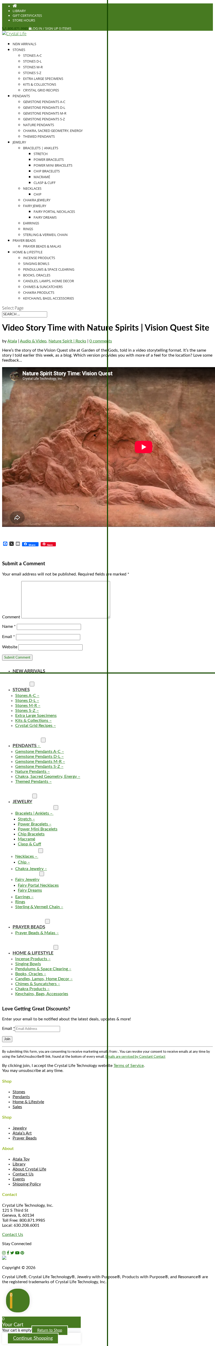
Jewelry (19, 142)
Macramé (42, 176)
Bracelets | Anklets (40, 148)
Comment (11, 617)
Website (9, 647)
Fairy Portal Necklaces (54, 211)
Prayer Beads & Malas (42, 246)
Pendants (21, 96)
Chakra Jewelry (36, 200)
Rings (28, 229)
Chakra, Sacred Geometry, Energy (53, 130)
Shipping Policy (27, 1184)
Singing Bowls (36, 263)
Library (19, 10)
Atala (12, 341)
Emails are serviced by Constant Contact (135, 1057)
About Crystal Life (29, 1169)
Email (8, 637)
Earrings (31, 223)
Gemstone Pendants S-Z (44, 119)
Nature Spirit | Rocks (67, 341)
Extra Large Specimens (43, 78)
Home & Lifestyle (27, 252)
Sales (17, 1107)
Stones (19, 49)
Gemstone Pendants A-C (44, 101)
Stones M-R (33, 67)
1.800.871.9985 (16, 28)
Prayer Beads (24, 240)
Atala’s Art (22, 1133)
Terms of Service (129, 1066)
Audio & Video (33, 341)
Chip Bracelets (47, 171)
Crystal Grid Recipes (41, 90)
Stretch (41, 153)
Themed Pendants (39, 136)
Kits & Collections (39, 84)
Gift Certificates (27, 15)
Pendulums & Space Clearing (48, 269)
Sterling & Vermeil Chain (45, 234)
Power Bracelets (49, 159)
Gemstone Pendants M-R (44, 113)
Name (9, 626)
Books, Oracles (36, 275)
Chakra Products (38, 292)
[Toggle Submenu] (32, 684)
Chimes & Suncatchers (43, 286)
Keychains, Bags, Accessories (48, 298)
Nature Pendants (38, 124)
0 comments (100, 341)
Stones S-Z (32, 72)
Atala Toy (21, 1159)
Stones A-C (32, 55)
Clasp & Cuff (45, 182)
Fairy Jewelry (34, 205)
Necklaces (32, 188)
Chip (37, 194)
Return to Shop (49, 1330)
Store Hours (24, 20)
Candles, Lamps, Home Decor (48, 281)
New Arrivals (24, 44)
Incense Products (39, 257)
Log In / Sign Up (44, 28)
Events (19, 1179)
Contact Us (23, 1174)
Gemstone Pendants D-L (44, 107)
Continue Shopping (33, 1338)
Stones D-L (32, 61)
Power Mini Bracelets (53, 165)
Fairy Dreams (45, 217)
